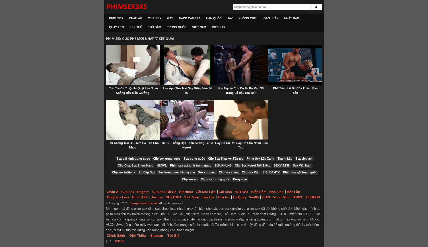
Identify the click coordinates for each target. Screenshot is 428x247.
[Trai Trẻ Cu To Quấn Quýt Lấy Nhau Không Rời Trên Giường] (133, 65)
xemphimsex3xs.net (144, 203)
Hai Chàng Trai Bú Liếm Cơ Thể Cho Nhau (134, 145)
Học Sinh (276, 192)
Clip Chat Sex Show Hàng (135, 165)
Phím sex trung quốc (215, 179)
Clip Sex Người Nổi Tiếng (252, 165)
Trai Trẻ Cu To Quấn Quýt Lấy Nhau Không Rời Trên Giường (133, 91)
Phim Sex (116, 18)
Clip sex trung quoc (166, 158)
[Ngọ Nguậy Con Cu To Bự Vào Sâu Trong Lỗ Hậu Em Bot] (241, 65)
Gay (170, 18)
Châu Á (112, 192)
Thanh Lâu (285, 158)
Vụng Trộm (281, 197)
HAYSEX (241, 192)
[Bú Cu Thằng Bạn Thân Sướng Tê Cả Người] (187, 119)
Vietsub (218, 27)
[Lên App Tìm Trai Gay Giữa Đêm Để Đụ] (187, 65)
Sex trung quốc (194, 158)
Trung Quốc (176, 27)
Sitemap (156, 235)
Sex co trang (207, 172)
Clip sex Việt (250, 172)
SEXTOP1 (173, 197)
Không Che (247, 18)
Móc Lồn (293, 192)
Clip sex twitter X (124, 172)
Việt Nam (199, 27)
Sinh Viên (191, 197)
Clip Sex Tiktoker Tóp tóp (225, 158)
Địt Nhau (186, 192)
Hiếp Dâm (258, 192)
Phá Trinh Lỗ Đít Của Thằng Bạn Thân (295, 91)
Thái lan (223, 197)
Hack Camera (189, 18)
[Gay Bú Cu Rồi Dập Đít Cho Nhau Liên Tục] (241, 119)
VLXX (265, 197)
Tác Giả (173, 235)
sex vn (119, 241)
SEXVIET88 (282, 165)
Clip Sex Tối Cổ (164, 192)
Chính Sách (116, 235)
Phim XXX (140, 197)
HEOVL (162, 165)
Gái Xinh (225, 192)
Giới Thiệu (137, 235)
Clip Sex (154, 18)
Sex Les (157, 197)
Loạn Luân (270, 18)
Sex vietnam (304, 158)
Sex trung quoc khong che (176, 172)
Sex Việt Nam (302, 165)
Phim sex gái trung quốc (300, 172)
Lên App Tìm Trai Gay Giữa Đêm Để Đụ (187, 91)
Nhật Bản (291, 18)
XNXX (297, 197)
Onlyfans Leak (118, 197)
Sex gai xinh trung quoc (133, 158)
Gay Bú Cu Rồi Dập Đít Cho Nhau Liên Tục (241, 145)
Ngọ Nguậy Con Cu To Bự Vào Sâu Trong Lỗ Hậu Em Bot (241, 91)
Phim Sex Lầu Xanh (260, 158)
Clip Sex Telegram (135, 192)
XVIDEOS (312, 197)
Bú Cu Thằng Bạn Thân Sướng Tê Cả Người (187, 145)
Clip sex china (229, 172)
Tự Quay (239, 197)
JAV (230, 18)
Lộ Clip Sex (147, 172)
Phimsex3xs (127, 6)
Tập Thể (208, 197)
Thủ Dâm (154, 27)
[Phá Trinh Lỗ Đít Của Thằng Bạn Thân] (295, 65)
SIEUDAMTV (271, 172)
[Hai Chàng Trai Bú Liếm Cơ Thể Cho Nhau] (133, 119)
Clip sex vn (190, 179)
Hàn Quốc (214, 18)
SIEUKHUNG (223, 165)
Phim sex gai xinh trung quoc (190, 165)
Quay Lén (116, 27)
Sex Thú (136, 27)
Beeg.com (240, 179)
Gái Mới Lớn (206, 192)
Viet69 (254, 197)
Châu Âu (135, 18)
